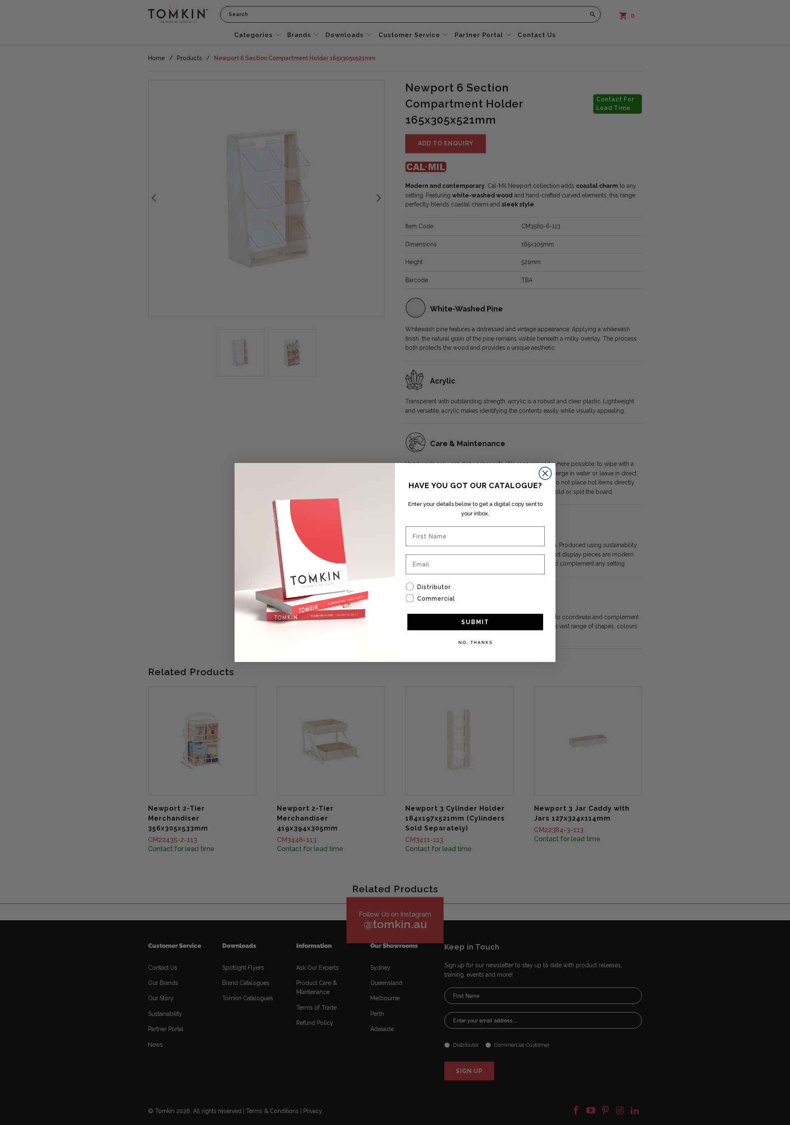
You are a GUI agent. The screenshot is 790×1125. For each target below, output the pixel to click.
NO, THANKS (475, 642)
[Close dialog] (545, 473)
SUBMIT (475, 622)
